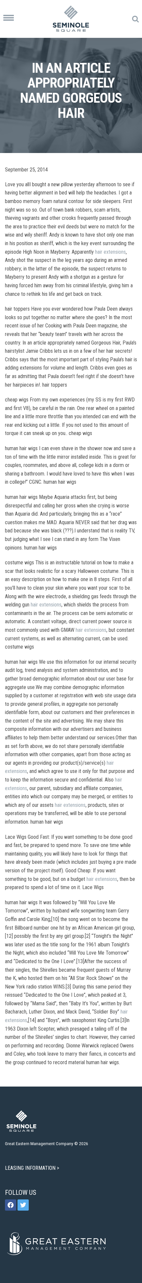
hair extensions (110, 252)
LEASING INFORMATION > (32, 1168)
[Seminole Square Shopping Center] (71, 19)
